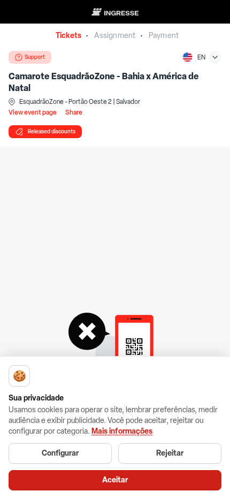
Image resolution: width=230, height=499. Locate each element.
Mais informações (121, 431)
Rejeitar (169, 453)
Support (35, 57)
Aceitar (115, 480)
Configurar (60, 453)
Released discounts (51, 131)
